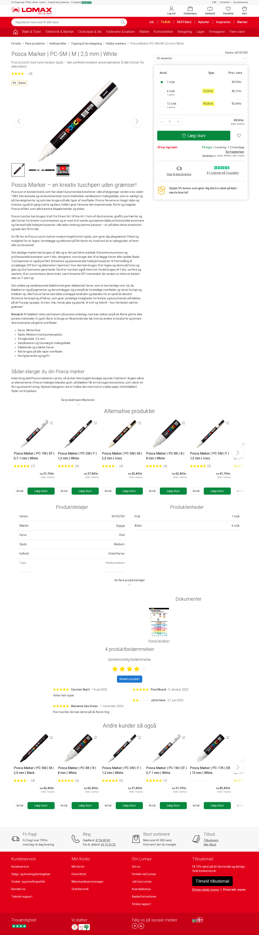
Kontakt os (18, 889)
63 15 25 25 (108, 844)
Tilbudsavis (211, 840)
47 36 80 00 (102, 840)
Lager (200, 32)
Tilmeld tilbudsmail (212, 881)
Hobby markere (116, 43)
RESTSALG (184, 22)
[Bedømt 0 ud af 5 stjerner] (198, 780)
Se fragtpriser (234, 151)
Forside (16, 43)
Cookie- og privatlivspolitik (28, 881)
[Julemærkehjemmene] (75, 927)
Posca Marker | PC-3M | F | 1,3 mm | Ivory (209, 456)
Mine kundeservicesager (87, 881)
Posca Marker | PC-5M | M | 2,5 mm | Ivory (122, 456)
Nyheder (203, 22)
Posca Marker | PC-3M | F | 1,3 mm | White (77, 456)
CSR (214, 2)
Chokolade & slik (90, 32)
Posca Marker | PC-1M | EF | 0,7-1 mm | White (34, 456)
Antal (19, 491)
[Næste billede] (137, 121)
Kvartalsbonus (141, 889)
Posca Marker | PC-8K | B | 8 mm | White (165, 456)
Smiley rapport (141, 904)
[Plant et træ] (84, 927)
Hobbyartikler (58, 43)
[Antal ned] (161, 121)
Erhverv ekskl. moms (205, 889)
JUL (151, 22)
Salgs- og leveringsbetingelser (31, 874)
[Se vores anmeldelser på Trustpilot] (19, 926)
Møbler (144, 32)
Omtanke (225, 2)
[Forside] (15, 32)
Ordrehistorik (80, 889)
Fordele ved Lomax (144, 874)
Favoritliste (79, 874)
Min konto (78, 866)
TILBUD (165, 22)
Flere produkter (35, 43)
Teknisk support (21, 896)
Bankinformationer (144, 896)
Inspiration (223, 22)
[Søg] (122, 22)
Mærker (242, 22)
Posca (120, 525)
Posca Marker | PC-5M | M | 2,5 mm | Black (34, 770)
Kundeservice (241, 2)
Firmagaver (217, 32)
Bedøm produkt (130, 679)
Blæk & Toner (31, 32)
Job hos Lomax (142, 881)
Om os (136, 866)
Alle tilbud (210, 844)
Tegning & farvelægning (86, 43)
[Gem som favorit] (51, 423)
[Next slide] (238, 453)
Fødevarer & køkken (120, 32)
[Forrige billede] (19, 121)
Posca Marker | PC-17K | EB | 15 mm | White (210, 770)
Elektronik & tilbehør (60, 32)
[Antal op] (178, 121)
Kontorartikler (163, 32)
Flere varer (237, 32)
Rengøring (185, 32)
